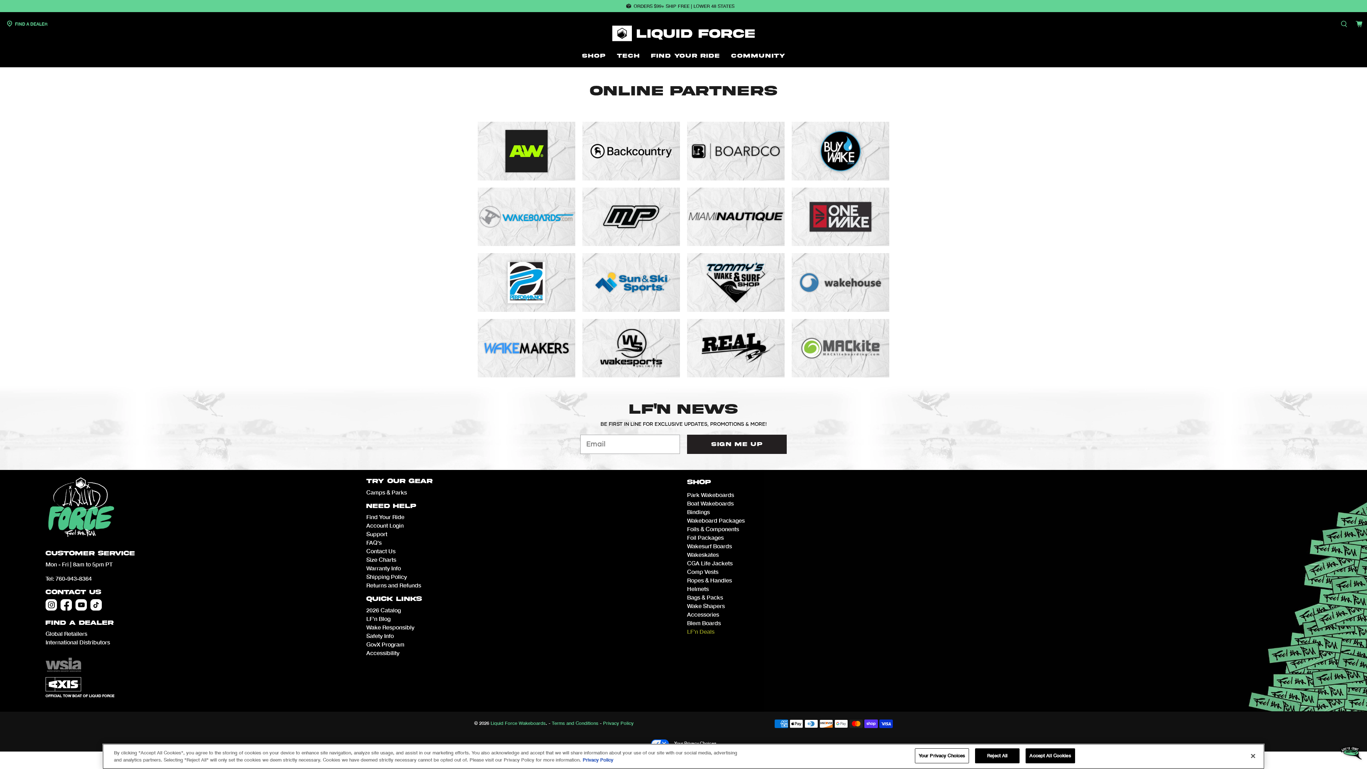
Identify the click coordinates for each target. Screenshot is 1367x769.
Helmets (698, 588)
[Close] (1253, 756)
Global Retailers (66, 633)
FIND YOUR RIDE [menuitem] (685, 56)
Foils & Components (713, 528)
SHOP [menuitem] (594, 56)
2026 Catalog (383, 610)
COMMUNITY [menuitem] (758, 56)
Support (376, 533)
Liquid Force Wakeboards (518, 723)
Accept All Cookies (1050, 755)
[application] (1351, 753)
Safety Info (380, 635)
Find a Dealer (31, 24)
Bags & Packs (705, 597)
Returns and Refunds (393, 585)
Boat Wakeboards (710, 503)
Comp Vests (702, 571)
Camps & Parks (386, 492)
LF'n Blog (378, 618)
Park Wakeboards (710, 494)
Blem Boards (704, 622)
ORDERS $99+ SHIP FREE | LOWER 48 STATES (684, 6)
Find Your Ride (385, 516)
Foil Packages (705, 537)
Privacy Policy (618, 723)
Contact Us (73, 592)
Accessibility (382, 652)
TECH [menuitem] (628, 56)
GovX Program (385, 644)
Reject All (997, 755)
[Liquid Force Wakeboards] (683, 33)
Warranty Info (383, 568)
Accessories (703, 614)
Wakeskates (703, 554)
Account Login (385, 525)
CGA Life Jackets (710, 563)
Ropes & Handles (709, 580)
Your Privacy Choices (695, 743)
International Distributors (78, 642)
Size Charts (381, 559)
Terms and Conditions (575, 723)
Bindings (698, 511)
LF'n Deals (700, 631)
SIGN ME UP (737, 444)
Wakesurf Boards (709, 546)
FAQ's (374, 542)
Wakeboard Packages (716, 520)
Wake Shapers (706, 605)
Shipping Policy (386, 576)
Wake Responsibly (390, 627)
